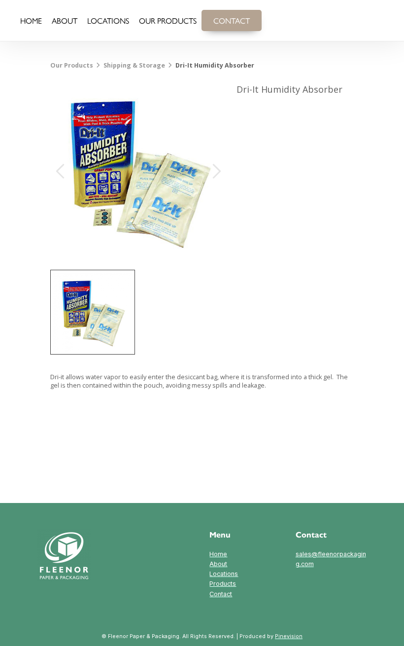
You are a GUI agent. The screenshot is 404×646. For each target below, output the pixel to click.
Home (218, 554)
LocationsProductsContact (223, 583)
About (218, 564)
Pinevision (289, 636)
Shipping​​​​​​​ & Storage (134, 65)
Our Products (71, 65)
